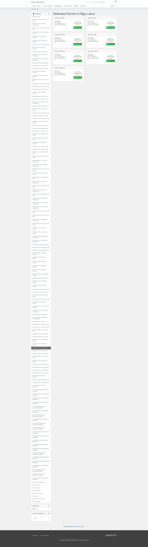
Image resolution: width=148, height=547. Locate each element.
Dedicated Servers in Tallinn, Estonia (40, 364)
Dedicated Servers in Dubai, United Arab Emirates (40, 102)
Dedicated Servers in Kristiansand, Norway (40, 295)
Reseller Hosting (36, 490)
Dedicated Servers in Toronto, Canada (39, 228)
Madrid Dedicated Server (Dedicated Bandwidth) (40, 436)
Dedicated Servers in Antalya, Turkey (40, 89)
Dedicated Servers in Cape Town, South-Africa (39, 55)
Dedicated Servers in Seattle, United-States (40, 215)
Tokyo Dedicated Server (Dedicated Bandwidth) (40, 478)
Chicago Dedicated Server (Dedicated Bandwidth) (40, 394)
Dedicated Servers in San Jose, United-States (41, 211)
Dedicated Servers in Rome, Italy (39, 350)
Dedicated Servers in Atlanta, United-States (40, 20)
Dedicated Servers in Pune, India (39, 131)
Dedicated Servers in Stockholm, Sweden (39, 361)
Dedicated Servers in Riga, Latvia (39, 348)
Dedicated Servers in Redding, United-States (41, 194)
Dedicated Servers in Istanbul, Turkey (40, 113)
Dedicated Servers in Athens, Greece (40, 244)
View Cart (36, 509)
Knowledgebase (58, 6)
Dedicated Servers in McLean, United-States (40, 169)
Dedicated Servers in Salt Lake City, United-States (40, 203)
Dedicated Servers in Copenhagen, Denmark (40, 274)
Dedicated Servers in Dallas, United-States (40, 152)
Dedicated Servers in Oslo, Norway (40, 334)
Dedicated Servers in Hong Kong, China (39, 109)
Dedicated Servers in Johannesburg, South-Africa (40, 59)
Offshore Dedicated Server (38, 482)
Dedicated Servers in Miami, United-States (40, 178)
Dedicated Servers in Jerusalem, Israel (40, 118)
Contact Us (83, 6)
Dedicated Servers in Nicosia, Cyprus (40, 327)
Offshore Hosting (36, 501)
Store (39, 6)
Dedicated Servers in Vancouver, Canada (39, 232)
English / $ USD (112, 535)
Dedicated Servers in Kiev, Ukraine (40, 292)
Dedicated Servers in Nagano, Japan (40, 128)
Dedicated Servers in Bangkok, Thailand (39, 92)
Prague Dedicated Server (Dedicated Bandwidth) (40, 449)
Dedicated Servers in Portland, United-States (39, 190)
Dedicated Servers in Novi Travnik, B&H (40, 330)
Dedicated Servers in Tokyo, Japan (40, 149)
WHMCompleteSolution (77, 526)
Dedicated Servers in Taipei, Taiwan (40, 146)
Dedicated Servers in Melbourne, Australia (39, 41)
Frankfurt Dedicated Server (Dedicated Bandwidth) (38, 428)
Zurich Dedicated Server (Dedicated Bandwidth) (40, 466)
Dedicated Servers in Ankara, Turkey (40, 86)
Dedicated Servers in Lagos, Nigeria (40, 63)
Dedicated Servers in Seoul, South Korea (40, 138)
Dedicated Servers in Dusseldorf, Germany (39, 281)
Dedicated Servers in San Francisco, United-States (40, 207)
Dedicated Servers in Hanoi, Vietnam (40, 106)
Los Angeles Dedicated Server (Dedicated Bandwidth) (39, 407)
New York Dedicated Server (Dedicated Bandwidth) (38, 415)
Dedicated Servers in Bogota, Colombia (39, 72)
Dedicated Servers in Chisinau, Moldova (39, 270)
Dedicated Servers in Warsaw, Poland (40, 380)
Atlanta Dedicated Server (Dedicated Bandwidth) (40, 390)
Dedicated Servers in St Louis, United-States (40, 224)
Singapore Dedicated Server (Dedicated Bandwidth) (38, 474)
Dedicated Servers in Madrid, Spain (40, 314)
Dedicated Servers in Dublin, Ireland (40, 278)
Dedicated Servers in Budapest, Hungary (39, 266)
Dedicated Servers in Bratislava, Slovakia (39, 253)
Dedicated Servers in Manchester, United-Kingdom (40, 318)
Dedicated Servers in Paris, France (40, 336)
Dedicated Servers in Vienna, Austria (40, 373)
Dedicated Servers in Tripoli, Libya (40, 65)
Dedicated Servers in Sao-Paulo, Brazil (41, 84)
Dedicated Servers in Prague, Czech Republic (40, 340)
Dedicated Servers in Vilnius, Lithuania (38, 376)
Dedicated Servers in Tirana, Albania (40, 367)
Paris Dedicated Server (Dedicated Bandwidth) (40, 445)
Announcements (47, 6)
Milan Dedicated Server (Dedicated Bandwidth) (40, 440)
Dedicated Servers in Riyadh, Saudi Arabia (40, 134)
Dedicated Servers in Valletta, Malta (40, 370)
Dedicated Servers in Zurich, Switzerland (38, 386)
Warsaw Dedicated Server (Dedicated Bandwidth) (40, 462)
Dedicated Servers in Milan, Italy (39, 321)
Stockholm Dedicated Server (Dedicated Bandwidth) (38, 453)
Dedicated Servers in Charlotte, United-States (39, 24)
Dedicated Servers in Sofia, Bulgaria (40, 353)
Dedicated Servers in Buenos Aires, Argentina (40, 76)
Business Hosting (36, 487)
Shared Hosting (36, 485)
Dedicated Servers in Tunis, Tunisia (40, 68)
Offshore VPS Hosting (37, 493)
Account (112, 6)
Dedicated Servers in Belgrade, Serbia (40, 250)
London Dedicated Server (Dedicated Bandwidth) (40, 432)
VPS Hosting (35, 496)
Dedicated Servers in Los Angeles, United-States (40, 165)
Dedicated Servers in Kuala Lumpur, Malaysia (40, 122)
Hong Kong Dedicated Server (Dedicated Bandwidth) (39, 470)
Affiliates (76, 6)
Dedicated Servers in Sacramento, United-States (40, 199)
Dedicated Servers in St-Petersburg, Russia (40, 357)
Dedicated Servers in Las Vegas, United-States (39, 161)
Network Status (68, 6)
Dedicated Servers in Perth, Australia (40, 44)
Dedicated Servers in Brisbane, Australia (39, 37)
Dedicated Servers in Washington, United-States (40, 237)
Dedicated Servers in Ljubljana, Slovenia (39, 302)
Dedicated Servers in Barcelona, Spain (41, 247)
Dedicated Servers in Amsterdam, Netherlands (40, 241)
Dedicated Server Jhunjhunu (38, 498)
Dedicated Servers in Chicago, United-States (40, 28)
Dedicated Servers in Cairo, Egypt (39, 51)
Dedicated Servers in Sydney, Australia (39, 48)
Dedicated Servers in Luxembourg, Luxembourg (40, 311)
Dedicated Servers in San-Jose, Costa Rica (40, 80)
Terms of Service (44, 535)
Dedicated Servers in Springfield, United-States (39, 220)
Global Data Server (38, 2)
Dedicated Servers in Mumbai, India (40, 125)
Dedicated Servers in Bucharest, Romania (39, 262)
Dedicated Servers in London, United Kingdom (40, 306)
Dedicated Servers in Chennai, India (40, 99)
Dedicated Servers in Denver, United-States (40, 156)
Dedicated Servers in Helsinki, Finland (40, 289)
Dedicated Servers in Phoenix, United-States (41, 186)
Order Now (78, 27)
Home (34, 6)
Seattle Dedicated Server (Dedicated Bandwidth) (40, 419)
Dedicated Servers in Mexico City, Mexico (40, 173)
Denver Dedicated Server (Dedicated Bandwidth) (40, 403)
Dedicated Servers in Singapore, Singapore (39, 143)
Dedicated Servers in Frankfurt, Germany (39, 286)
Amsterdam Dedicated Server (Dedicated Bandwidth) (39, 424)
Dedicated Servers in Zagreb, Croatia (40, 382)
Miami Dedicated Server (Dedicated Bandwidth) (40, 411)
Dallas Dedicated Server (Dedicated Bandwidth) (40, 398)
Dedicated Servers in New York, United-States (39, 182)
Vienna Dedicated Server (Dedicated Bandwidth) (40, 457)
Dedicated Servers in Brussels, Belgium (39, 257)
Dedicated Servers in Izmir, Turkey (40, 115)
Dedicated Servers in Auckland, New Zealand (40, 32)
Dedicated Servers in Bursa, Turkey (40, 96)
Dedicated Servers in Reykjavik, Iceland (39, 344)
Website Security (36, 16)
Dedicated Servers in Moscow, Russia (40, 324)
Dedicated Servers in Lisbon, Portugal (40, 299)
